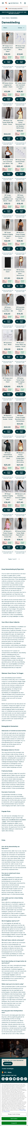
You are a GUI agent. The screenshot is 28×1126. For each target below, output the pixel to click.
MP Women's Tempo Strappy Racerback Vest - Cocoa (20, 235)
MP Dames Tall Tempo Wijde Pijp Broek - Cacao (7, 122)
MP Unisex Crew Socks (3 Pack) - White (20, 47)
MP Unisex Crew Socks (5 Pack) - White (20, 161)
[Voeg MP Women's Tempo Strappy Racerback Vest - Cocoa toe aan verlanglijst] (24, 221)
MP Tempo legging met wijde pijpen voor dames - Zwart (7, 198)
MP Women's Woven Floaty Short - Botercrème (20, 272)
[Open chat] (25, 1078)
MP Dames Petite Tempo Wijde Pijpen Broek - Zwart (20, 534)
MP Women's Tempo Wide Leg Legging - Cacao (20, 344)
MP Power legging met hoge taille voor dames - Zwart (20, 198)
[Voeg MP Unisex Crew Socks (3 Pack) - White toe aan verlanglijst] (24, 34)
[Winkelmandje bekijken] (25, 3)
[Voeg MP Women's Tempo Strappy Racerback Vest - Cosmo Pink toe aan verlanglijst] (11, 519)
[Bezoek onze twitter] (18, 1078)
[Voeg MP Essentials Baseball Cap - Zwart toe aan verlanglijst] (24, 295)
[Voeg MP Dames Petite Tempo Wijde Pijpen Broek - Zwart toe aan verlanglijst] (24, 519)
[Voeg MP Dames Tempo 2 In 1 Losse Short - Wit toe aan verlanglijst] (11, 295)
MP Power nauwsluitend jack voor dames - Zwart (8, 455)
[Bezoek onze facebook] (6, 1078)
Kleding (8, 17)
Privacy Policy (22, 1110)
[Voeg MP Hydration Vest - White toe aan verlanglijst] (11, 331)
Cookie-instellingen (8, 1068)
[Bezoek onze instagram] (3, 1078)
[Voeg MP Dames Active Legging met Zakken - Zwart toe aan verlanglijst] (11, 71)
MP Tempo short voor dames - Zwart (8, 380)
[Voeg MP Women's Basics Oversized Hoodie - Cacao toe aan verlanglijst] (11, 404)
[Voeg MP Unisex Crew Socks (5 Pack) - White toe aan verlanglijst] (24, 148)
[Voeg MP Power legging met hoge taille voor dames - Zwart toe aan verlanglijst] (24, 183)
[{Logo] (13, 3)
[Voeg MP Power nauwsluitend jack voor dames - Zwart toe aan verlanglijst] (11, 441)
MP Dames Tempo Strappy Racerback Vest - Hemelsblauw (20, 418)
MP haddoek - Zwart (8, 270)
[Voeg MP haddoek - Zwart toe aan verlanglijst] (11, 258)
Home (3, 17)
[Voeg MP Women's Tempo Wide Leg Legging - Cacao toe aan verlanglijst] (24, 331)
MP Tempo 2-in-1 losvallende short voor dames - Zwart (7, 48)
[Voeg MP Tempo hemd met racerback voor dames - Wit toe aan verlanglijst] (11, 148)
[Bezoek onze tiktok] (10, 1078)
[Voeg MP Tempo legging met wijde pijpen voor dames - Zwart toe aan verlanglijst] (11, 183)
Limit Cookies (14, 1118)
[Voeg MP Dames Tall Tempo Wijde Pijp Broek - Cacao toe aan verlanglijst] (11, 108)
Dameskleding (13, 17)
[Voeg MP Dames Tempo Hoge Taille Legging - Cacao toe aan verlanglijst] (24, 366)
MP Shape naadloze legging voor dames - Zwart (7, 496)
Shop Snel (8, 62)
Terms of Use (6, 1111)
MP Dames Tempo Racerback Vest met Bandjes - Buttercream (20, 124)
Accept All (13, 1123)
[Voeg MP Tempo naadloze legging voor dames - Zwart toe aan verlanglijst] (11, 221)
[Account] (21, 3)
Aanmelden (7, 1063)
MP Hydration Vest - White (8, 343)
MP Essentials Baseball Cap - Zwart (20, 309)
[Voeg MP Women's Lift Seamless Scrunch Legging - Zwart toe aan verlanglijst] (24, 482)
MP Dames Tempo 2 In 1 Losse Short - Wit (7, 309)
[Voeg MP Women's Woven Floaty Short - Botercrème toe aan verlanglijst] (24, 258)
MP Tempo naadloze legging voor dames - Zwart (7, 235)
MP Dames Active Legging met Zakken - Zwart (7, 84)
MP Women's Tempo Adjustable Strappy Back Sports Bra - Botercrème (20, 457)
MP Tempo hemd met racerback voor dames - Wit (7, 161)
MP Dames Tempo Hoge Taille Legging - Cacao (20, 380)
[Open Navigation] (3, 3)
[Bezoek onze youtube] (14, 1078)
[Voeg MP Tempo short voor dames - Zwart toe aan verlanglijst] (11, 366)
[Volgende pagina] (19, 559)
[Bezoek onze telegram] (21, 1078)
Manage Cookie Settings (14, 1114)
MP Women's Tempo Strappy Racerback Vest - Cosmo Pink (7, 534)
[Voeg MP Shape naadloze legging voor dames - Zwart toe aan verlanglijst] (11, 482)
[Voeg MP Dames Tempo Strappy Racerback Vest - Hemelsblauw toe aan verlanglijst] (24, 404)
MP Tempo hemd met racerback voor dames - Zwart (20, 85)
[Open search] (6, 3)
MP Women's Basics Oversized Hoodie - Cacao (7, 417)
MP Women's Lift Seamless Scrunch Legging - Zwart (20, 496)
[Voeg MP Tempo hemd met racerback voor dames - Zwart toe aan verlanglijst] (24, 71)
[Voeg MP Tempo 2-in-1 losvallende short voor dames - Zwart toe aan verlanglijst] (11, 34)
